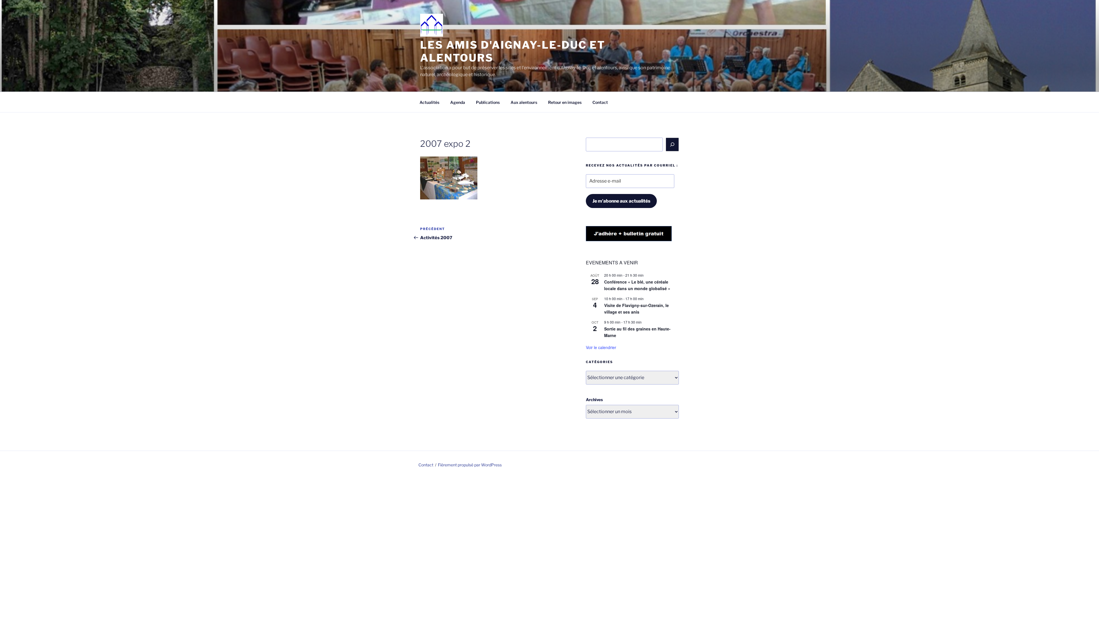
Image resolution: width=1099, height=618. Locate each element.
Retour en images (565, 102)
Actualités (429, 102)
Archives (594, 399)
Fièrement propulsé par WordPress (470, 464)
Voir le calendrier (601, 347)
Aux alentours (524, 102)
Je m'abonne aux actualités (621, 201)
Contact (600, 102)
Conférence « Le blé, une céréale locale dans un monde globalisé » (637, 285)
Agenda (457, 102)
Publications (488, 102)
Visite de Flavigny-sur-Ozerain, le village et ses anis (636, 308)
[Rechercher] (672, 144)
